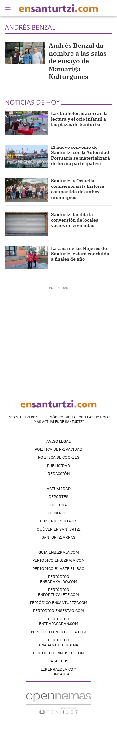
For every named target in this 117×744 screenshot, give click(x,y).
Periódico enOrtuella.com (58, 631)
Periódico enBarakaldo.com (58, 579)
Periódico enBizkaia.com (58, 560)
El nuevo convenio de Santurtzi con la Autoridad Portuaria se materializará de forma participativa (80, 155)
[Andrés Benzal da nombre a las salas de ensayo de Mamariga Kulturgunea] (25, 53)
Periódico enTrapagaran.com (58, 621)
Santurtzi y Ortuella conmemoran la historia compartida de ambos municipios (77, 189)
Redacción (59, 473)
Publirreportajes (58, 521)
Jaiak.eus (58, 661)
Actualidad (59, 488)
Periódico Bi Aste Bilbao (58, 568)
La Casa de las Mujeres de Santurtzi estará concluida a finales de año (80, 253)
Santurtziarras (58, 537)
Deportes (58, 496)
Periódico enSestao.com (58, 610)
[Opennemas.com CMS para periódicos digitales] (58, 703)
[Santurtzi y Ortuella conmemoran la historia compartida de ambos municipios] (26, 190)
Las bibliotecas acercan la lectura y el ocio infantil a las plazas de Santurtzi (79, 118)
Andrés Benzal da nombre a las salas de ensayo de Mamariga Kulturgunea (78, 61)
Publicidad (58, 465)
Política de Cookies (58, 457)
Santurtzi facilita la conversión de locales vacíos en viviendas (74, 220)
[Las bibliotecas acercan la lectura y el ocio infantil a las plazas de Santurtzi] (26, 123)
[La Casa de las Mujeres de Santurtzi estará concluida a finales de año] (26, 258)
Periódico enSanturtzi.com (58, 602)
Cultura (58, 504)
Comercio (58, 512)
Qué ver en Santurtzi (59, 529)
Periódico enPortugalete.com (58, 592)
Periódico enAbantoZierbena (58, 642)
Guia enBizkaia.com (58, 552)
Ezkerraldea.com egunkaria (59, 671)
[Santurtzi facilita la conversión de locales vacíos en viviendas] (26, 224)
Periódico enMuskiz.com (58, 652)
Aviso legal (58, 441)
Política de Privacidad (58, 449)
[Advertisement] (58, 330)
